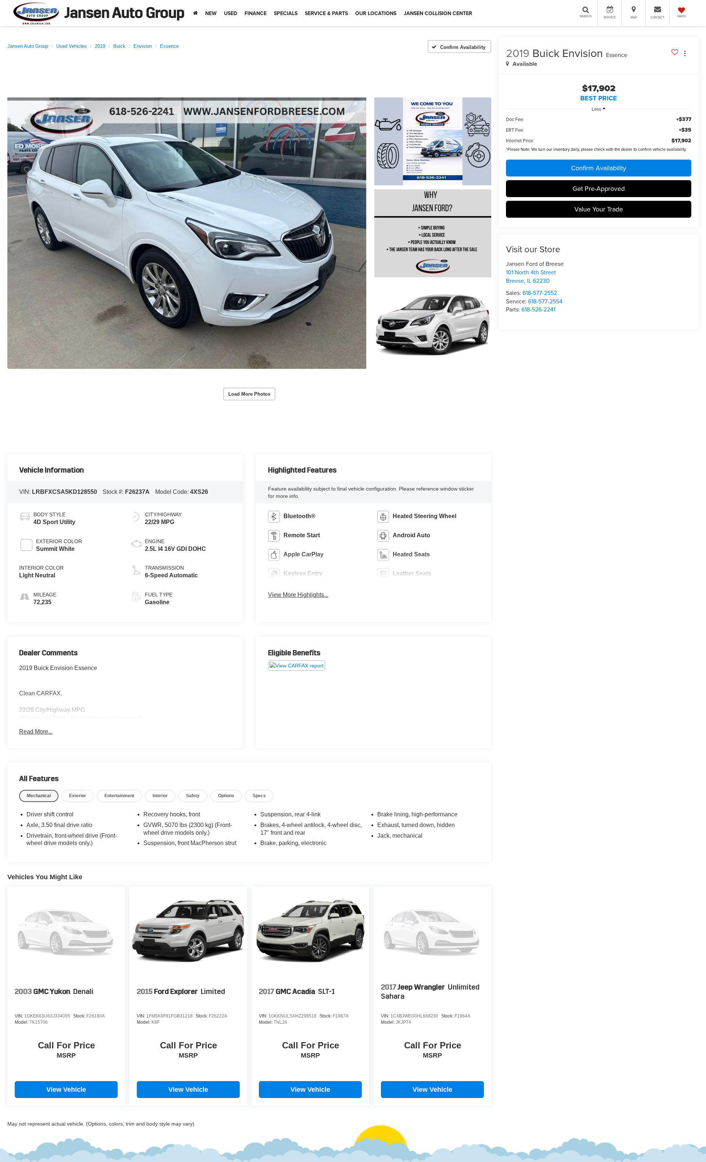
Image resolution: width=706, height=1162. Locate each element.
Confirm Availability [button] (598, 167)
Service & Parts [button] (326, 13)
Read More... (36, 731)
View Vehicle (66, 1089)
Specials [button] (285, 13)
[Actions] (684, 53)
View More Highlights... (298, 595)
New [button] (211, 13)
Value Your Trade (598, 209)
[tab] (38, 796)
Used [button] (230, 13)
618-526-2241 (538, 309)
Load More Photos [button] (249, 394)
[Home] (195, 13)
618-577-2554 (545, 301)
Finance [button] (256, 13)
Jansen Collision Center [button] (438, 13)
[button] (186, 233)
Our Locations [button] (375, 13)
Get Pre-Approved (599, 188)
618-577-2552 (540, 293)
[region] (598, 130)
